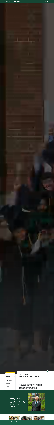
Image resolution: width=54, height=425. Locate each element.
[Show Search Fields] (45, 1)
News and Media (8, 383)
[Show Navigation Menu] (47, 1)
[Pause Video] (47, 371)
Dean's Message (13, 406)
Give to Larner (8, 386)
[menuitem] (11, 376)
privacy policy (44, 421)
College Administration (9, 380)
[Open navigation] (14, 374)
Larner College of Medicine (17, 1)
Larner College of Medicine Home (10, 376)
